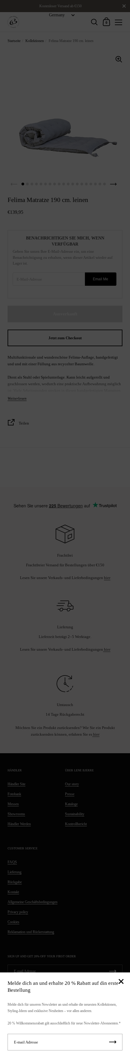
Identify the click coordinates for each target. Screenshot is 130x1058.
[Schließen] (121, 981)
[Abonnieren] (112, 1042)
